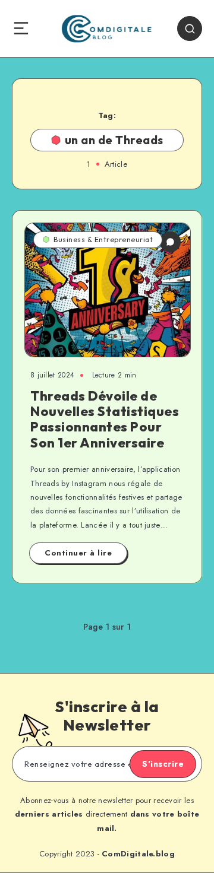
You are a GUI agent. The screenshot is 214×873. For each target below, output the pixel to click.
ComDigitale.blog (138, 853)
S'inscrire (163, 764)
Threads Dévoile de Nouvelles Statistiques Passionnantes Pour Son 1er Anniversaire (104, 419)
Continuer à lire (78, 552)
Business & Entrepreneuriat (103, 239)
